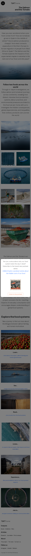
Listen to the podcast (15, 294)
